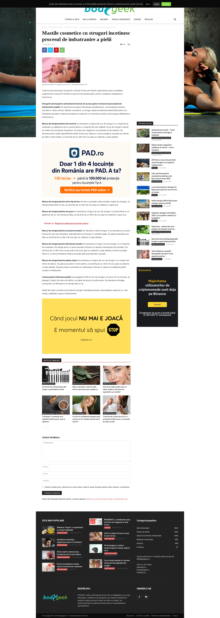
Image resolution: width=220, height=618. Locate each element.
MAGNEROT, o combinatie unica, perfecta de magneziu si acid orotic (117, 522)
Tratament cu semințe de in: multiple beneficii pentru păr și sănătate (53, 419)
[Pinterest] (56, 50)
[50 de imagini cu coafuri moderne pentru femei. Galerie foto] (95, 548)
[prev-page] (43, 426)
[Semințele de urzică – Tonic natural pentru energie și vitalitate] (143, 133)
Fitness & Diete (72, 19)
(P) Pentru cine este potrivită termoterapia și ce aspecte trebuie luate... (164, 162)
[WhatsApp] (62, 50)
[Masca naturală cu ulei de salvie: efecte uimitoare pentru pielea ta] (86, 375)
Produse (149, 19)
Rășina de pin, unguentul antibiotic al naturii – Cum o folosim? (163, 147)
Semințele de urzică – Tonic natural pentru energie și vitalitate (163, 132)
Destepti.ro (141, 567)
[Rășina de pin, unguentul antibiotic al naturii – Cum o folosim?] (143, 148)
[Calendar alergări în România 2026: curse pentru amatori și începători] (143, 216)
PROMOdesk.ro (143, 559)
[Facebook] (44, 50)
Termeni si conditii (142, 616)
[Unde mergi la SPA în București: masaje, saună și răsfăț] (143, 203)
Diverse (137, 19)
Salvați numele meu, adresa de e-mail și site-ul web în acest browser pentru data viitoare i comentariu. (87, 487)
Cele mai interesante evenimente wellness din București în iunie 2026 (162, 176)
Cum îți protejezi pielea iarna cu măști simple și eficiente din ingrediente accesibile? (115, 389)
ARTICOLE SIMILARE (52, 360)
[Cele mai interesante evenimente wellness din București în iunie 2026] (143, 176)
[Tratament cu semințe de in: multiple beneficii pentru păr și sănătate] (56, 404)
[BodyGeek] (110, 8)
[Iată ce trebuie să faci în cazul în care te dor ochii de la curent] (95, 536)
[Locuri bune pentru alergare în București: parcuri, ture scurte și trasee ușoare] (143, 190)
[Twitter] (50, 50)
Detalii (157, 4)
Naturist (104, 19)
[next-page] (47, 426)
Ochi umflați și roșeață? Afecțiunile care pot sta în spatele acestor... (162, 253)
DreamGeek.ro (143, 570)
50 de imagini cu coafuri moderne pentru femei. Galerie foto (117, 548)
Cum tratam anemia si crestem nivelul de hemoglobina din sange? (117, 563)
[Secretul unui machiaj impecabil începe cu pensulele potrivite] (56, 375)
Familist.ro (141, 572)
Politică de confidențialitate (160, 616)
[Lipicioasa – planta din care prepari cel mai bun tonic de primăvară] (143, 229)
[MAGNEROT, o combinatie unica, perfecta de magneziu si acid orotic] (95, 521)
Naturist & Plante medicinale (161, 138)
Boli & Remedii (89, 19)
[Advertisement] (156, 68)
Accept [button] (166, 4)
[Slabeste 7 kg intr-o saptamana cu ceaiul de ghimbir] (48, 530)
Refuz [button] (148, 4)
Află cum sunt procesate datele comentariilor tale (107, 499)
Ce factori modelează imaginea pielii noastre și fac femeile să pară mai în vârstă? (86, 419)
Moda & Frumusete (121, 19)
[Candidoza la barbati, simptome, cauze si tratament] (48, 542)
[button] (175, 20)
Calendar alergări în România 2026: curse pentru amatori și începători (164, 215)
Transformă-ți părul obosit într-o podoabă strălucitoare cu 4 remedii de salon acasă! (116, 419)
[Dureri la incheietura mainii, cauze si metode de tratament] (48, 567)
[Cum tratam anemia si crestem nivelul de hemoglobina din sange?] (95, 563)
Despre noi (130, 616)
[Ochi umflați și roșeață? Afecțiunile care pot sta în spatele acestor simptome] (143, 254)
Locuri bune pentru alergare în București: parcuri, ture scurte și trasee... (164, 189)
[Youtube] (146, 596)
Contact (175, 616)
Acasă (44, 27)
